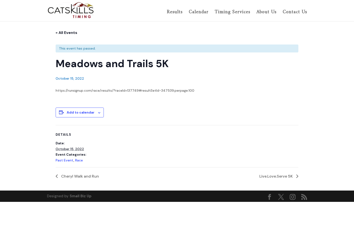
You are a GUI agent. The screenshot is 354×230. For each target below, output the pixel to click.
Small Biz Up (81, 196)
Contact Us (295, 12)
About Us (266, 12)
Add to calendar (80, 112)
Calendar (199, 12)
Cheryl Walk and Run (79, 176)
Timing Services (232, 12)
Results (175, 12)
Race (79, 160)
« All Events (66, 32)
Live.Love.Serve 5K (276, 176)
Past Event (64, 160)
